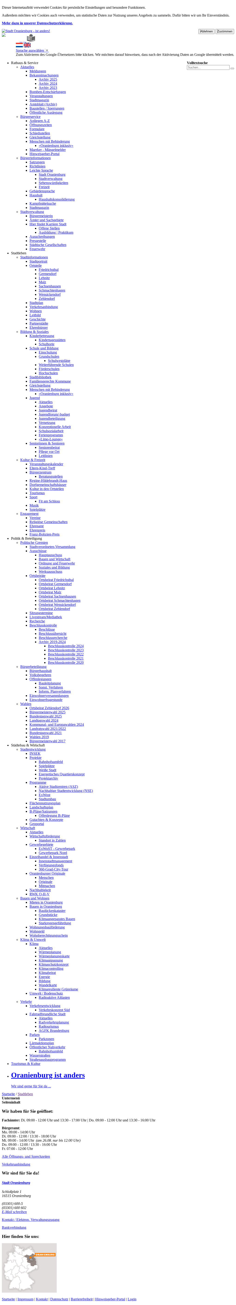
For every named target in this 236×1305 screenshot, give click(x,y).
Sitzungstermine (41, 613)
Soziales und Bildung (54, 567)
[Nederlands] (19, 46)
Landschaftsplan (41, 807)
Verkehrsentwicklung (45, 1006)
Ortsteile (36, 265)
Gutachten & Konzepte (46, 820)
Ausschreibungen (42, 236)
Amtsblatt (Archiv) (43, 104)
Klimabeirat (47, 973)
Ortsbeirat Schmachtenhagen (59, 600)
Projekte (35, 758)
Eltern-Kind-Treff (42, 468)
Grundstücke (48, 915)
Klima (34, 944)
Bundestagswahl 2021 (46, 733)
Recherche (37, 621)
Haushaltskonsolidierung (57, 199)
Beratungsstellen (51, 476)
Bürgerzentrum (40, 472)
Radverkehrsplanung (54, 1022)
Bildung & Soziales (34, 332)
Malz (42, 282)
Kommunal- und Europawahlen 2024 (57, 724)
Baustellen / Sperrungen (47, 108)
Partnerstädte (39, 323)
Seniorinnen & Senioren (47, 443)
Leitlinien (46, 456)
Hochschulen (48, 373)
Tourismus (37, 493)
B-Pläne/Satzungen (43, 811)
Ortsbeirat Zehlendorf (54, 609)
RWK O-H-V (40, 894)
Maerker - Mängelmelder (48, 150)
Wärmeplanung (50, 952)
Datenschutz (59, 1299)
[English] (27, 46)
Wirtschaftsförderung (45, 836)
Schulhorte (46, 344)
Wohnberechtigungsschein (49, 935)
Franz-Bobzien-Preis (44, 534)
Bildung (44, 981)
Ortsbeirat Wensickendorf (57, 605)
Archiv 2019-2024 (52, 642)
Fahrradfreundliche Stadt (47, 1014)
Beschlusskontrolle (43, 625)
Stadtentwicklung (33, 749)
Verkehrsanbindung (44, 307)
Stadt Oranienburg (52, 174)
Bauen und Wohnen (34, 898)
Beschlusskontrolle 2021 (66, 658)
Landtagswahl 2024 (44, 720)
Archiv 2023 (48, 88)
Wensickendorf (50, 294)
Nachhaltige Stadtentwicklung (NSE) (66, 791)
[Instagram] (24, 41)
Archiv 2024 (48, 83)
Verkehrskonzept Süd (54, 1010)
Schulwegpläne (59, 361)
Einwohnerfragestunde (46, 700)
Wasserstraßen (40, 1055)
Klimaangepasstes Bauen (57, 919)
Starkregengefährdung (55, 923)
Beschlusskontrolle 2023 (66, 650)
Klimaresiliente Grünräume (58, 989)
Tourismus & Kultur (25, 1064)
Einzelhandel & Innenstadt (49, 857)
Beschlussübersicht (52, 633)
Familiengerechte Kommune (50, 381)
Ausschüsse (38, 551)
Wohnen (36, 311)
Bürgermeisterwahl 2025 (47, 712)
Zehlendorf (47, 299)
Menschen (46, 877)
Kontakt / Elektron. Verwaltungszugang (30, 1220)
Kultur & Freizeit (32, 460)
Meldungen (38, 71)
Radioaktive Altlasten (54, 997)
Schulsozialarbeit (51, 431)
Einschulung (48, 352)
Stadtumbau (47, 799)
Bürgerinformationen (35, 158)
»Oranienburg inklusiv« (56, 146)
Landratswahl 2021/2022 (48, 729)
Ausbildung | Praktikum (56, 232)
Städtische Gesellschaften (48, 245)
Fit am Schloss (49, 501)
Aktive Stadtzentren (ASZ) (58, 787)
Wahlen (25, 704)
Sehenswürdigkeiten (53, 183)
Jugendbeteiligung (52, 418)
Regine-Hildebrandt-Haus (48, 480)
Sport (33, 497)
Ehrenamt (37, 526)
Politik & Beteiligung (26, 538)
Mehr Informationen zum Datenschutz (43, 59)
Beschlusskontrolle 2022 (66, 654)
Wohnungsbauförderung (47, 927)
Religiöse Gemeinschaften (49, 522)
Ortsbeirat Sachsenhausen (57, 596)
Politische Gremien (34, 543)
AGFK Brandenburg (54, 1031)
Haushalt (36, 195)
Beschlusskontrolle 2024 (66, 646)
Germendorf (47, 274)
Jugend (35, 398)
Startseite (8, 1094)
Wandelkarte (48, 985)
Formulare (37, 129)
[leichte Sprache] (31, 41)
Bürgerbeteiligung (33, 667)
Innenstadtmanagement (55, 861)
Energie (44, 977)
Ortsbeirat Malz (50, 592)
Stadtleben (18, 253)
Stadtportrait (38, 261)
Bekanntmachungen (44, 75)
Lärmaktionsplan (42, 1043)
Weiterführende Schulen (56, 365)
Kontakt (42, 1299)
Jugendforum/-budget (54, 414)
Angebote (46, 406)
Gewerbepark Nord (53, 853)
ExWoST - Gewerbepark (57, 849)
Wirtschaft (27, 828)
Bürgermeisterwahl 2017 (47, 741)
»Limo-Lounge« (51, 439)
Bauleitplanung (50, 683)
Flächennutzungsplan (45, 803)
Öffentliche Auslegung (46, 112)
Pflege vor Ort (49, 452)
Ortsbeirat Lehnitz (52, 588)
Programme (38, 782)
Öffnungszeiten (41, 125)
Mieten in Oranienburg (46, 902)
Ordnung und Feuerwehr (57, 563)
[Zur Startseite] (17, 41)
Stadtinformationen (34, 257)
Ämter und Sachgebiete (47, 220)
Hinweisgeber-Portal (44, 154)
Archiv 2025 (48, 79)
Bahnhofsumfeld (51, 762)
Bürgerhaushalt (41, 671)
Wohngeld (37, 931)
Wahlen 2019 (39, 737)
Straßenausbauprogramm (48, 1059)
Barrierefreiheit (82, 1299)
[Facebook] (21, 41)
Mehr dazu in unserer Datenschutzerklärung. (37, 23)
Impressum (25, 1299)
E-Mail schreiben (14, 1212)
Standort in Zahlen (52, 840)
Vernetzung (47, 423)
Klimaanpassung (51, 960)
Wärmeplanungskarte (54, 956)
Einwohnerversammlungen (49, 696)
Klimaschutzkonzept (53, 964)
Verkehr (26, 1002)
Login (132, 1299)
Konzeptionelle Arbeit (55, 427)
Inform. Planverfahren (55, 691)
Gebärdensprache (42, 191)
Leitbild (35, 315)
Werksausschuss (50, 571)
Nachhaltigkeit (40, 890)
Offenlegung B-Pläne (54, 815)
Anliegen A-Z (40, 121)
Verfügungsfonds (51, 865)
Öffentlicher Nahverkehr (47, 1047)
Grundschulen (49, 356)
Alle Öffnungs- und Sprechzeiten (26, 1156)
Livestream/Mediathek (46, 617)
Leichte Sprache (41, 170)
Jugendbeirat (48, 410)
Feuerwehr (37, 249)
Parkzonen (46, 1039)
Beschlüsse (47, 629)
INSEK (35, 753)
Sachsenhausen (50, 286)
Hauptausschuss (50, 555)
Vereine (35, 518)
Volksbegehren (40, 675)
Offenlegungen (40, 679)
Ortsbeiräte (37, 576)
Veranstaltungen (41, 96)
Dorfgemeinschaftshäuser (48, 485)
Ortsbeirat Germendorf (55, 584)
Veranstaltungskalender (46, 464)
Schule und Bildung (44, 348)
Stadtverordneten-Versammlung (52, 547)
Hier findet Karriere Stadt (48, 224)
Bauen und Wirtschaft (54, 559)
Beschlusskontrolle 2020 (66, 662)
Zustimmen (224, 31)
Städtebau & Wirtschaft (28, 745)
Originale (45, 882)
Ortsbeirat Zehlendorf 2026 (49, 708)
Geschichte (38, 319)
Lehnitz (44, 278)
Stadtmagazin (39, 100)
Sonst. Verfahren (51, 687)
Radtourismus (49, 1026)
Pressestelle (38, 241)
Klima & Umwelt (33, 940)
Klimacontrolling (51, 968)
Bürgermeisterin (41, 216)
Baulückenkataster (52, 911)
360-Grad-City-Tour (53, 869)
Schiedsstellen (40, 133)
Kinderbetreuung (42, 336)
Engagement (29, 514)
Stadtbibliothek (40, 377)
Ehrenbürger (39, 327)
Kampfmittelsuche (43, 203)
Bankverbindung (14, 1227)
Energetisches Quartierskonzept (62, 774)
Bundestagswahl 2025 (46, 716)
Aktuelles (27, 67)
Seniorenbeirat (49, 447)
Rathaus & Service (24, 63)
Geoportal (37, 824)
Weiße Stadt (47, 770)
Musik (34, 505)
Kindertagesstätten (52, 340)
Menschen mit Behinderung (50, 141)
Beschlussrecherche (53, 638)
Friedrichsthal (49, 270)
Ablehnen (206, 31)
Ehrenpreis (37, 530)
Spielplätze (37, 509)
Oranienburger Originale (47, 873)
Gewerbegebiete (41, 844)
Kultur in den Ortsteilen (47, 489)
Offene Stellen (49, 228)
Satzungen (37, 162)
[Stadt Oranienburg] (26, 31)
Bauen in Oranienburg (46, 906)
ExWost (44, 795)
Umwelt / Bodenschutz (46, 993)
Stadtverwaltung (50, 179)
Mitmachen (47, 886)
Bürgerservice (30, 117)
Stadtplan (36, 303)
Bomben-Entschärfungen (48, 92)
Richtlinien (37, 166)
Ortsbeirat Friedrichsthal (56, 580)
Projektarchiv (48, 778)
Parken (35, 1035)
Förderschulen (49, 369)
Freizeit (44, 187)
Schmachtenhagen (52, 290)
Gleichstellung (40, 137)
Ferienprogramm (51, 435)
